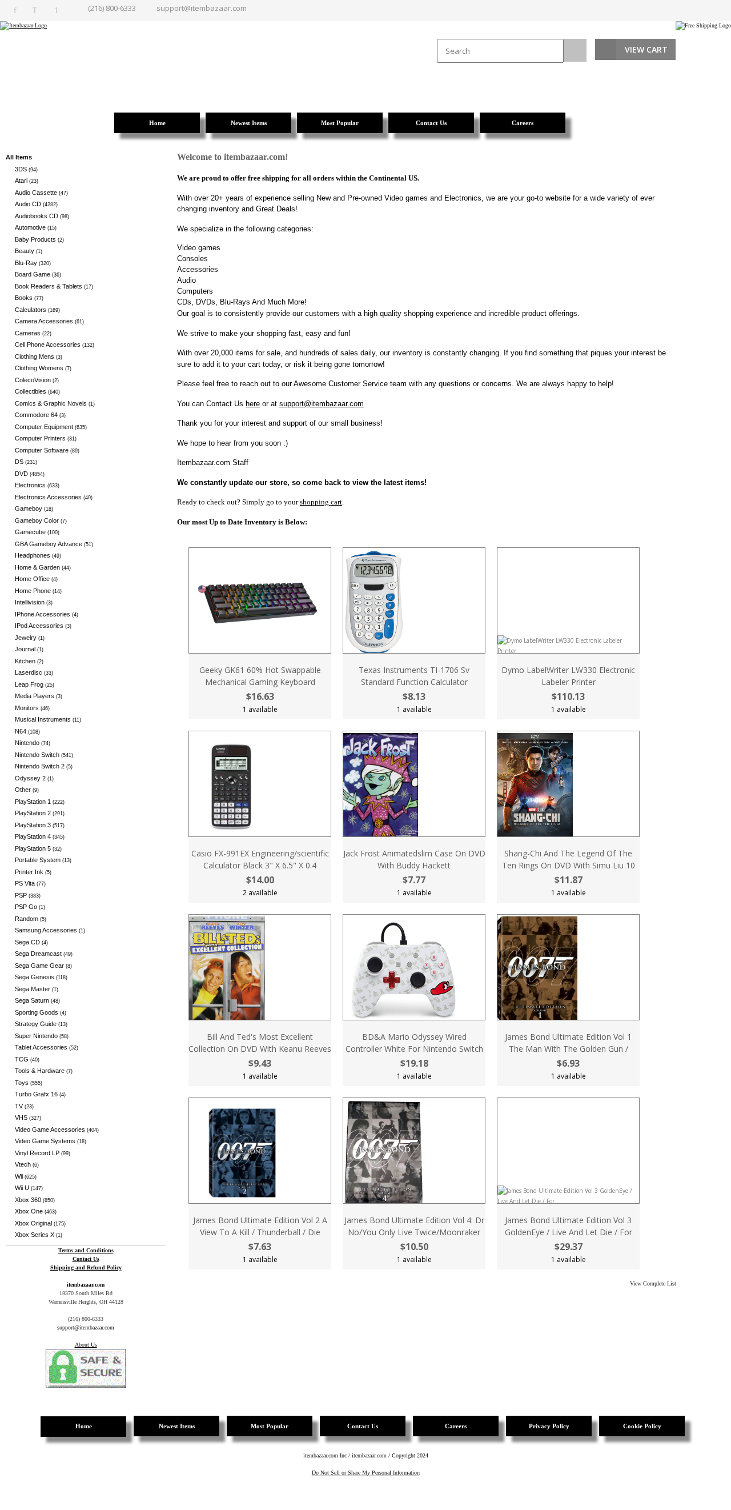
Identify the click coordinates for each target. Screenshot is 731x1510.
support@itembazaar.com (201, 8)
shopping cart (321, 502)
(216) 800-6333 (112, 8)
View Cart (646, 49)
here (253, 403)
